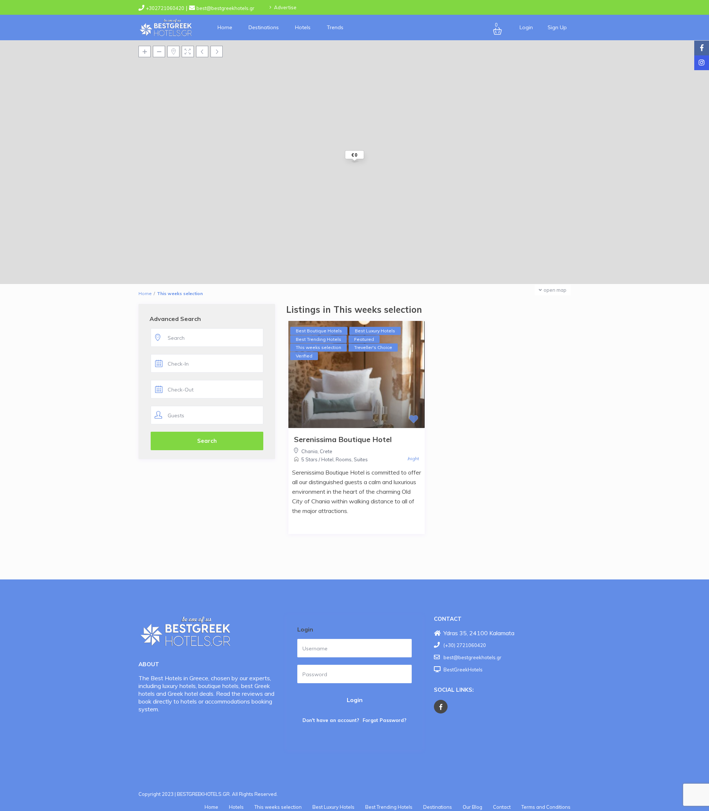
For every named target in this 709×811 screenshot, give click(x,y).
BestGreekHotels (463, 670)
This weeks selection (278, 807)
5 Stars (309, 459)
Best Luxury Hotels (333, 807)
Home (225, 27)
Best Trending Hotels (388, 807)
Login (355, 700)
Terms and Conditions (546, 807)
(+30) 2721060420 (464, 645)
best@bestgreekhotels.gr (225, 8)
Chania (309, 451)
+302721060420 (165, 8)
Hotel (327, 459)
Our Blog (472, 807)
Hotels (303, 27)
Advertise (285, 7)
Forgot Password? (385, 720)
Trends (335, 27)
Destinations (264, 27)
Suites (361, 459)
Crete (326, 451)
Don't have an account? (330, 720)
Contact (502, 807)
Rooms (344, 459)
